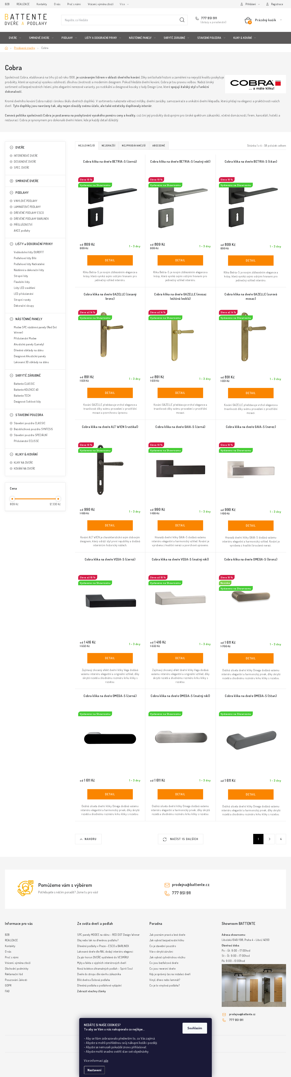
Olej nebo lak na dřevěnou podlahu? (97, 940)
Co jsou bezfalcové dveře (163, 962)
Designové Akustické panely (30, 356)
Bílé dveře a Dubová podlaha (93, 980)
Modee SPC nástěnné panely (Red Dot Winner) (35, 330)
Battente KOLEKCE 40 (26, 389)
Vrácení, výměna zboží (101, 4)
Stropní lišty (21, 276)
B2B (7, 4)
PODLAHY (22, 193)
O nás (57, 4)
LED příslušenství (23, 293)
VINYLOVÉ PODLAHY (25, 200)
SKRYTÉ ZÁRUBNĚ (28, 375)
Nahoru (91, 839)
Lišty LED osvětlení (24, 287)
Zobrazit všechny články (91, 991)
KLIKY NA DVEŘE (23, 462)
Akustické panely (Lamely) (29, 344)
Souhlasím (194, 1028)
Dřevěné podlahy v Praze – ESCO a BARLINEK (103, 946)
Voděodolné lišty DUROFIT (29, 252)
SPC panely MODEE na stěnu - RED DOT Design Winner (108, 934)
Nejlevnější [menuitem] (86, 145)
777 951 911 (209, 18)
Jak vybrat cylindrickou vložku (167, 957)
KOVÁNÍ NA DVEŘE (24, 468)
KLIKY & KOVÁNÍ (26, 454)
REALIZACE (23, 4)
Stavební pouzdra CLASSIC (29, 423)
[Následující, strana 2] (269, 839)
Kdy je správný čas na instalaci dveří (170, 974)
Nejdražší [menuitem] (109, 145)
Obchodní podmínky (17, 968)
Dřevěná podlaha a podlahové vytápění (99, 985)
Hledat (182, 20)
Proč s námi (74, 4)
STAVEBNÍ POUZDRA (29, 415)
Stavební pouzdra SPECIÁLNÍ (30, 435)
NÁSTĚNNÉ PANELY (28, 319)
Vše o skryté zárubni (161, 951)
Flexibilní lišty (22, 282)
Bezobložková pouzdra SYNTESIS (33, 429)
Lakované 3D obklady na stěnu (31, 362)
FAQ (7, 991)
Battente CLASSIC (24, 383)
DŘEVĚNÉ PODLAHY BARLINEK (31, 218)
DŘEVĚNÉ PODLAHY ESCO (29, 212)
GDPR (8, 985)
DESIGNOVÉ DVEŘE (25, 161)
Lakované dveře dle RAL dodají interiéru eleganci (105, 951)
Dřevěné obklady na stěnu (29, 350)
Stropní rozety (22, 299)
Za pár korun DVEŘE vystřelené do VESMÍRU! (103, 957)
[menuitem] (15, 38)
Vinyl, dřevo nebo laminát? (164, 980)
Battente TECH (22, 395)
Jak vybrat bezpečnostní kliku (166, 940)
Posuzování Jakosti (16, 980)
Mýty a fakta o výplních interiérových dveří (101, 962)
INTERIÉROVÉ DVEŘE (26, 155)
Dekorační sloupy (24, 305)
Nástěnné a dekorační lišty (29, 270)
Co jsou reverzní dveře (162, 968)
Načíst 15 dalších (183, 839)
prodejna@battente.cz (191, 884)
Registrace (277, 4)
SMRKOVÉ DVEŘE (27, 181)
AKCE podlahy (22, 230)
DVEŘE (20, 147)
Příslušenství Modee (25, 338)
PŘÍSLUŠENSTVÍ (23, 224)
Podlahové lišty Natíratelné (29, 264)
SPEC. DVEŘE (21, 167)
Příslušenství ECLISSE (26, 441)
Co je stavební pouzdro (162, 946)
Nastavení (94, 1070)
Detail (110, 260)
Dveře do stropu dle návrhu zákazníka (99, 974)
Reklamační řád (14, 974)
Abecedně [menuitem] (158, 145)
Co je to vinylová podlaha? (164, 985)
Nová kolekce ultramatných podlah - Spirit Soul (105, 968)
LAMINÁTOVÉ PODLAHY (27, 206)
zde (106, 1061)
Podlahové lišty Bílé (25, 258)
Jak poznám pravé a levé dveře (167, 934)
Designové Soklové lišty (27, 401)
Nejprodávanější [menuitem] (134, 145)
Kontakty (42, 4)
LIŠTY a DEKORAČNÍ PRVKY (34, 244)
